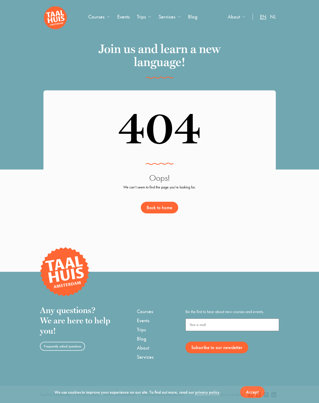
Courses (96, 16)
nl (273, 16)
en (263, 16)
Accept (252, 392)
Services (167, 16)
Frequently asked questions (62, 346)
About (234, 16)
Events (123, 16)
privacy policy (207, 392)
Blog (193, 16)
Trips (141, 16)
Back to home (159, 208)
